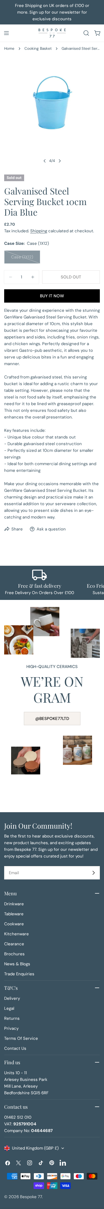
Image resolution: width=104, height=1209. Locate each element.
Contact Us (15, 1048)
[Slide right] (59, 160)
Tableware (14, 914)
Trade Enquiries (19, 974)
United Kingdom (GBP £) (35, 1148)
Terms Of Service (21, 1038)
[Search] (86, 33)
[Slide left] (44, 160)
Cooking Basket (38, 48)
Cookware (14, 924)
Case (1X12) (25, 259)
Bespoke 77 (31, 1197)
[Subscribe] (93, 873)
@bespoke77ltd (52, 718)
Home (9, 48)
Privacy (11, 1028)
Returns (12, 1018)
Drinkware (14, 904)
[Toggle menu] (6, 33)
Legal (9, 1008)
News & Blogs (17, 964)
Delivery (12, 998)
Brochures (14, 954)
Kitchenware (16, 934)
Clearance (14, 944)
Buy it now (52, 296)
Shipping (38, 231)
